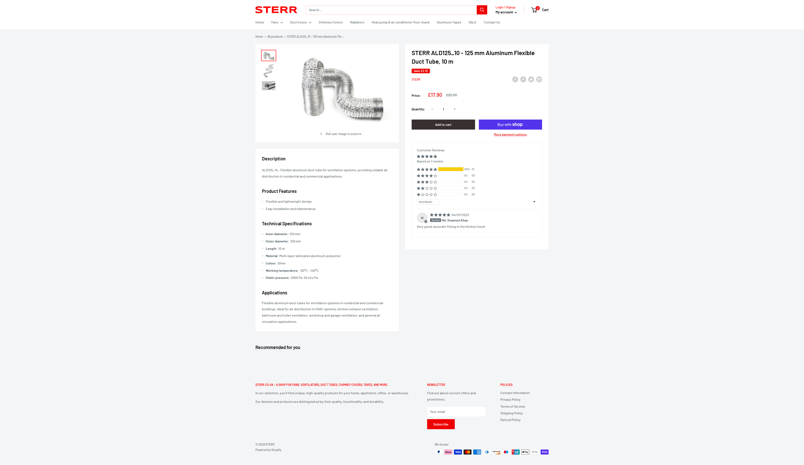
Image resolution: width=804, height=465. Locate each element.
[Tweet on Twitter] (531, 79)
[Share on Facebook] (515, 79)
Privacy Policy (510, 399)
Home (259, 22)
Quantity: (418, 109)
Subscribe (440, 424)
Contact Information (515, 393)
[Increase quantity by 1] (454, 109)
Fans (274, 22)
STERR (416, 79)
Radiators (357, 22)
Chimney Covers (331, 22)
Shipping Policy (511, 413)
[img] (440, 215)
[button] (427, 169)
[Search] (482, 9)
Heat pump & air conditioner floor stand (400, 22)
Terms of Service (512, 406)
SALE (473, 22)
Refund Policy (510, 420)
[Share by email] (539, 79)
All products (275, 36)
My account (505, 12)
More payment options (510, 134)
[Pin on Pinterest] (523, 79)
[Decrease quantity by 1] (432, 109)
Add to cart (443, 124)
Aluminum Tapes (449, 22)
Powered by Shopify (268, 450)
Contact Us (492, 22)
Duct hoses (298, 22)
